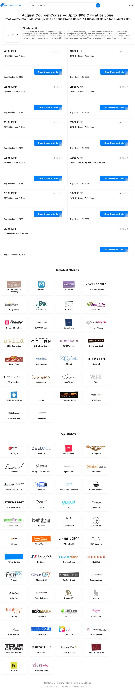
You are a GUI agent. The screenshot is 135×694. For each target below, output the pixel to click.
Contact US (49, 683)
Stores (131, 5)
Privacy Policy (63, 683)
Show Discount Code (48, 72)
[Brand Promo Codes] (10, 5)
